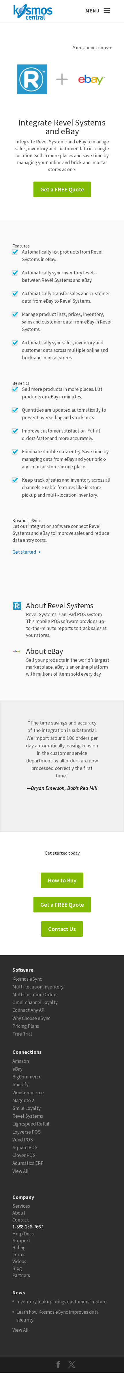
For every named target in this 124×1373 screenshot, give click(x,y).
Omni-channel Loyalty (35, 1002)
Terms (18, 1254)
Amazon (20, 1061)
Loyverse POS (26, 1132)
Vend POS (22, 1140)
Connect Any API (29, 1010)
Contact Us (62, 928)
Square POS (24, 1147)
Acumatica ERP (28, 1163)
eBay (17, 1069)
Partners (21, 1275)
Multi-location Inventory (37, 987)
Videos (19, 1261)
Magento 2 (23, 1100)
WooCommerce (28, 1092)
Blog (17, 1268)
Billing (19, 1247)
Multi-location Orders (34, 994)
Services (21, 1206)
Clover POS (23, 1155)
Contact (20, 1220)
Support (21, 1240)
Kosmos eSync (27, 979)
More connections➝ (92, 47)
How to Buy (62, 880)
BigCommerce (27, 1076)
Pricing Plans (25, 1026)
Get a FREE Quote (62, 189)
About (18, 1213)
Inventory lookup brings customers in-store (61, 1301)
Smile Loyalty (26, 1108)
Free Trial (22, 1034)
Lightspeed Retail (30, 1124)
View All (20, 1171)
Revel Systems (27, 1116)
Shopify (20, 1084)
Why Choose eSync (31, 1018)
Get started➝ (26, 552)
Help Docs (23, 1233)
